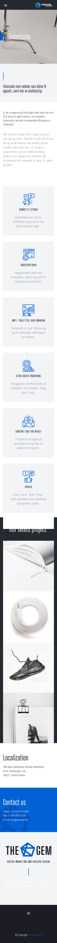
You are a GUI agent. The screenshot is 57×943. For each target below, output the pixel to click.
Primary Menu (5, 5)
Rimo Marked (35, 935)
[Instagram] (28, 913)
